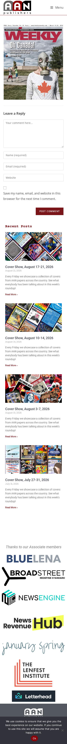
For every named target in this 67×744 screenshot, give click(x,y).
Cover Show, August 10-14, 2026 (29, 338)
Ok (34, 738)
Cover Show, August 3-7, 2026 (27, 409)
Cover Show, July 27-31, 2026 (27, 480)
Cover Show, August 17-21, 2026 (29, 267)
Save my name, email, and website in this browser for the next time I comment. (31, 196)
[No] (62, 730)
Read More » (11, 294)
